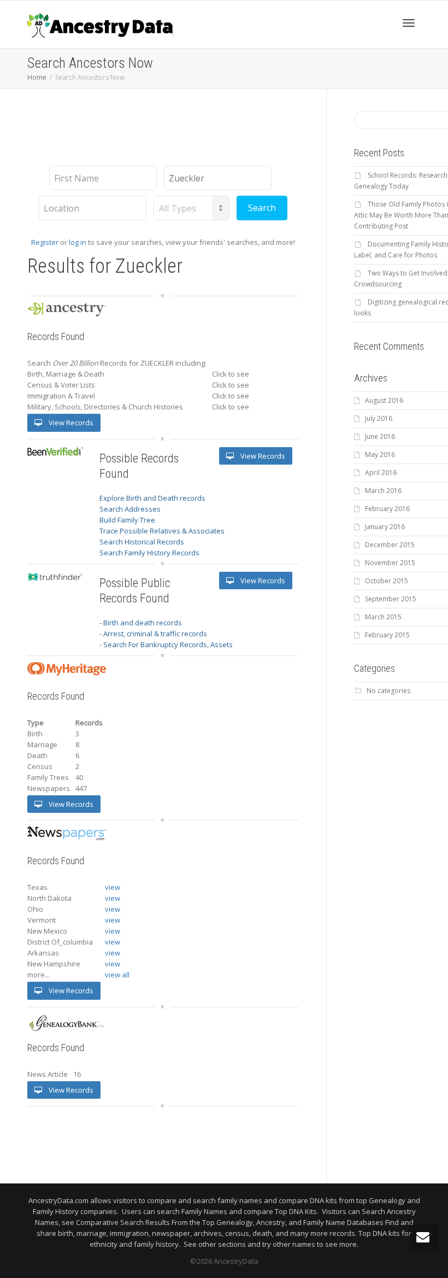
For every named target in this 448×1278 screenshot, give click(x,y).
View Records (70, 422)
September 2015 (390, 598)
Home (36, 77)
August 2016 (384, 400)
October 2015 (386, 580)
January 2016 (385, 526)
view (112, 887)
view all (117, 975)
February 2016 (387, 508)
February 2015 (387, 635)
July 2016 (378, 418)
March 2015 (383, 617)
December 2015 (390, 544)
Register (44, 242)
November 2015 (390, 562)
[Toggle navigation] (409, 23)
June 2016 (380, 436)
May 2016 (380, 454)
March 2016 (383, 490)
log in (77, 242)
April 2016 (381, 472)
